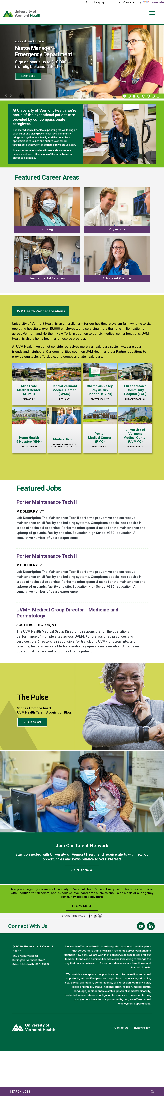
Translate (157, 2)
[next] (10, 96)
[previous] (6, 96)
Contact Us (122, 1028)
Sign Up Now (82, 870)
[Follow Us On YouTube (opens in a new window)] (141, 926)
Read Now (35, 723)
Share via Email (100, 916)
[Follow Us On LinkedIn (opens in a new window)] (151, 926)
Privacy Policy (142, 1028)
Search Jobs (20, 1091)
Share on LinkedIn (95, 916)
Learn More (28, 75)
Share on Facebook (90, 916)
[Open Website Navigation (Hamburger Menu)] (153, 10)
